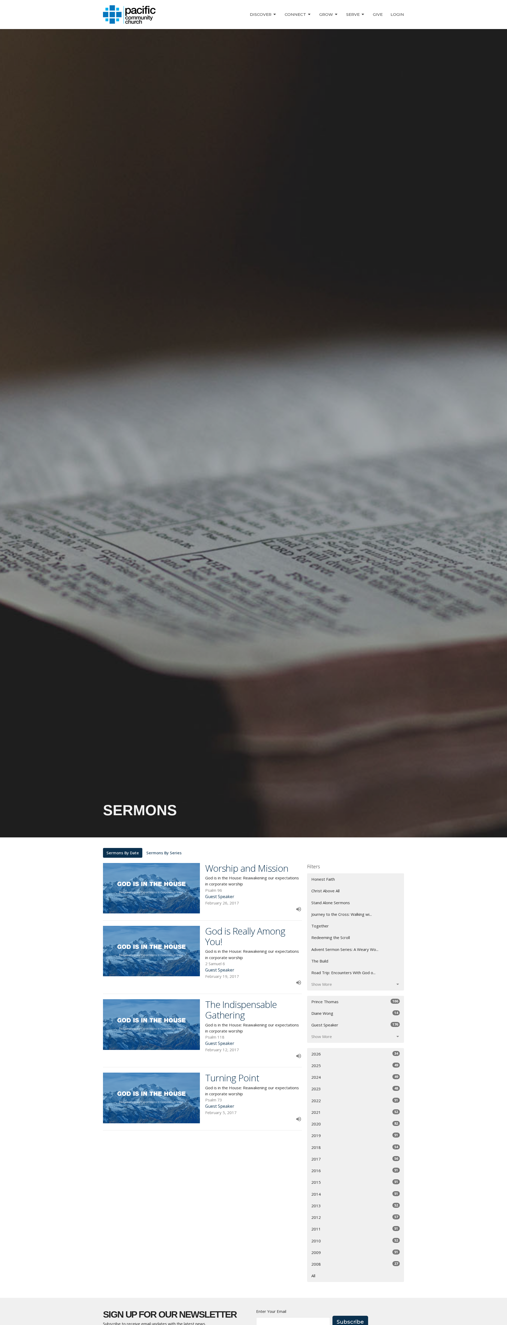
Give (378, 14)
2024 (354, 1077)
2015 (354, 1182)
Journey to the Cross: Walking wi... (341, 914)
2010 (354, 1240)
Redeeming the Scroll (330, 937)
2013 (354, 1205)
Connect (295, 14)
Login (397, 14)
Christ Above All (325, 890)
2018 (354, 1147)
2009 (354, 1252)
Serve (353, 14)
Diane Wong (354, 1013)
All (313, 1275)
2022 (354, 1100)
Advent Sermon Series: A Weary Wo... (344, 949)
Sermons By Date (122, 852)
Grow (326, 14)
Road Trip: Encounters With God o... (343, 972)
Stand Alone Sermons (330, 902)
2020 (354, 1123)
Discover (260, 14)
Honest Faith (323, 879)
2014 (354, 1194)
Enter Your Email (271, 1311)
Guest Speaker (354, 1024)
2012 (354, 1217)
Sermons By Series (164, 852)
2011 (354, 1229)
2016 (354, 1170)
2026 (354, 1054)
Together (320, 925)
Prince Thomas (354, 1001)
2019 (354, 1135)
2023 (354, 1088)
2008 (354, 1264)
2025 (354, 1065)
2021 (354, 1112)
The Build (319, 961)
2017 (354, 1159)
